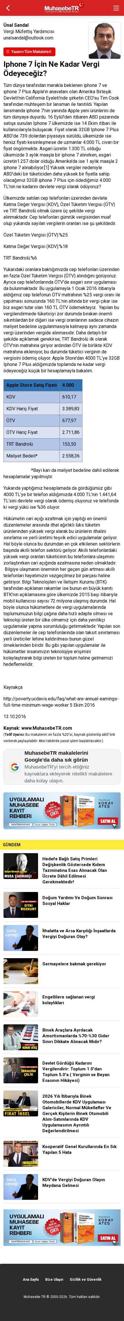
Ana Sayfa (31, 1280)
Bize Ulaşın (54, 1280)
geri (8, 8)
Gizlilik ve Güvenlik (86, 1280)
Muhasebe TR (35, 1297)
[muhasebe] (62, 13)
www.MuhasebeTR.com (46, 728)
